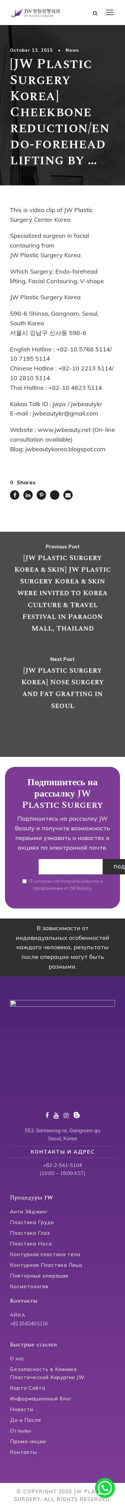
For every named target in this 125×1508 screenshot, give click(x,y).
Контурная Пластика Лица (46, 1265)
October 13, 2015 (31, 50)
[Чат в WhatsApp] (105, 1488)
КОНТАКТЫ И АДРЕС (63, 1152)
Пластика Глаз (30, 1233)
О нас (17, 1358)
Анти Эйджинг (29, 1211)
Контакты (23, 1452)
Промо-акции (28, 1441)
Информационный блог (41, 1398)
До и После (25, 1420)
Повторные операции (39, 1276)
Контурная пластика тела (45, 1254)
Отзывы (20, 1431)
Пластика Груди (32, 1222)
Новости (21, 1409)
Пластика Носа (31, 1243)
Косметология (29, 1286)
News (72, 50)
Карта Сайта (27, 1388)
